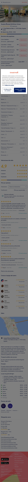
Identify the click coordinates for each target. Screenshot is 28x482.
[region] (14, 81)
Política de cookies (9, 85)
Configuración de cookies (7, 90)
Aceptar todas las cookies (20, 90)
